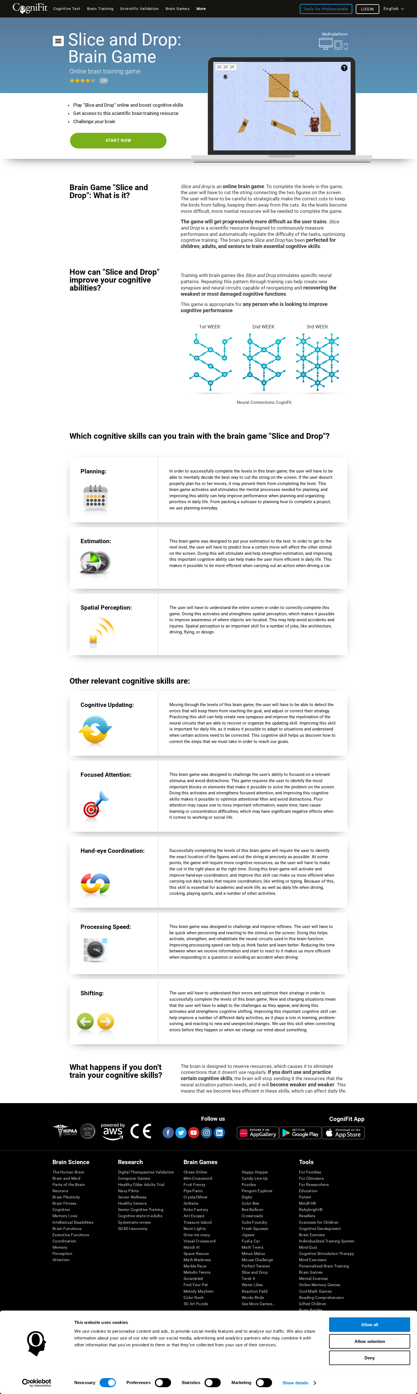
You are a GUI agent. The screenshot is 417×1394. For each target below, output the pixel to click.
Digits (247, 1197)
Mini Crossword (198, 1178)
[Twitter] (181, 1132)
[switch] (163, 1382)
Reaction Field (255, 1291)
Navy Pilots (128, 1191)
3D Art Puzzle (196, 1303)
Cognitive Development (320, 1228)
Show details (295, 1382)
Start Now (118, 140)
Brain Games (311, 1272)
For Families (310, 1172)
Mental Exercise (313, 1278)
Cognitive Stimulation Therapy (326, 1253)
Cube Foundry (254, 1222)
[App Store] (343, 1133)
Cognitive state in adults (140, 1216)
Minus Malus (253, 1253)
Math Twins (252, 1247)
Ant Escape (194, 1216)
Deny (370, 1357)
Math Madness (197, 1259)
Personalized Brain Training (324, 1266)
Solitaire (191, 1203)
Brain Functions (66, 1228)
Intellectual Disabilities (72, 1222)
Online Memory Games (319, 1284)
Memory (60, 1247)
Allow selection (370, 1341)
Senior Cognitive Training (140, 1209)
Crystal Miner (196, 1197)
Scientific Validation (139, 9)
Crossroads (252, 1216)
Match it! (192, 1247)
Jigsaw (248, 1235)
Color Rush (194, 1297)
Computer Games (134, 1178)
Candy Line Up (255, 1178)
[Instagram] (206, 1132)
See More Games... (259, 1303)
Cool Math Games (315, 1291)
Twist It (248, 1278)
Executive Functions (70, 1235)
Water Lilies (252, 1284)
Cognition (61, 1209)
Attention (61, 1259)
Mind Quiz (308, 1247)
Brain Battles (311, 1310)
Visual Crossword (200, 1241)
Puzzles (249, 1184)
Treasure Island (198, 1222)
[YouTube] (193, 1132)
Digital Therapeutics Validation (146, 1172)
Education (308, 1191)
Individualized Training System (326, 1241)
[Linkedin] (219, 1132)
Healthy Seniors (132, 1203)
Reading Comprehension (321, 1297)
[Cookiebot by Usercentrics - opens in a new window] (37, 1383)
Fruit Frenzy (194, 1184)
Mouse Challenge (257, 1259)
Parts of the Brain (68, 1184)
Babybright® (311, 1209)
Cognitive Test (66, 9)
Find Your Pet (196, 1284)
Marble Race (195, 1266)
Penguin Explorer (257, 1191)
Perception (62, 1253)
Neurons (60, 1191)
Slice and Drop (255, 1272)
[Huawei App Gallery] (258, 1133)
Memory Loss (64, 1216)
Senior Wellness (132, 1197)
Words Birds (253, 1297)
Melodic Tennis (197, 1272)
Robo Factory (196, 1209)
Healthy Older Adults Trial (141, 1184)
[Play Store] (300, 1133)
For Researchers (314, 1184)
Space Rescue (196, 1253)
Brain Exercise (312, 1235)
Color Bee (250, 1203)
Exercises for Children (318, 1222)
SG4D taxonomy (133, 1228)
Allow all (369, 1324)
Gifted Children (312, 1303)
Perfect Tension (256, 1266)
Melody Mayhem (199, 1291)
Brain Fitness (64, 1203)
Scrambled (193, 1278)
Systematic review (134, 1222)
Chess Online (195, 1172)
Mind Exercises (312, 1259)
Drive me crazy (197, 1235)
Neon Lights (195, 1228)
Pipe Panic (193, 1191)
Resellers (307, 1216)
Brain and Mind (66, 1178)
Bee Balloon (252, 1209)
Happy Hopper (255, 1172)
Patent (305, 1197)
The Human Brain (68, 1172)
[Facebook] (168, 1132)
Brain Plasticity (66, 1197)
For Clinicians (311, 1178)
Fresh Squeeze (255, 1228)
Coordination (64, 1241)
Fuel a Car (251, 1241)
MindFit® (307, 1203)
